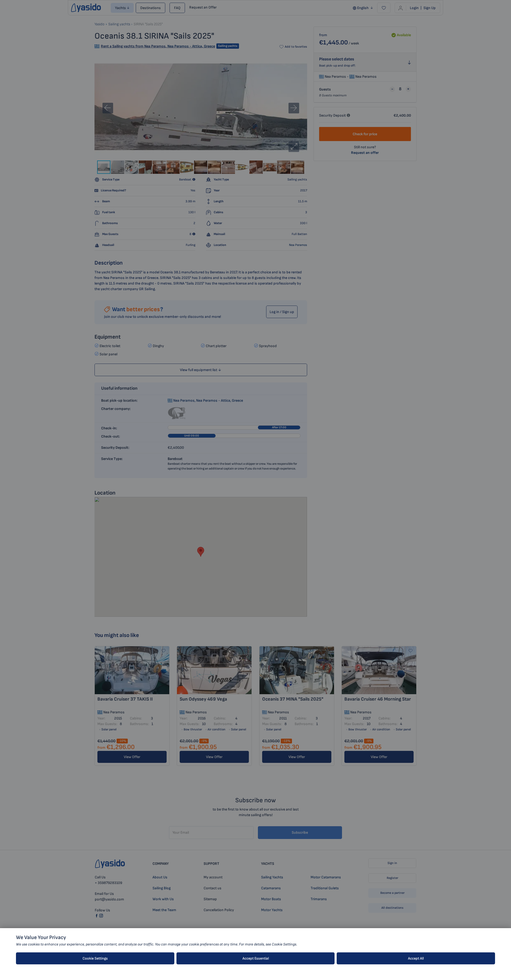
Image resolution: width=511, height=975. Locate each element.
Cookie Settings (95, 958)
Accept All (416, 958)
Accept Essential (255, 958)
